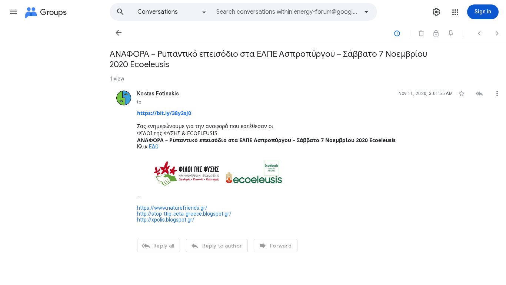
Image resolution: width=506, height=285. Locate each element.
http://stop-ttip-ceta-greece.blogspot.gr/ (184, 214)
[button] (13, 12)
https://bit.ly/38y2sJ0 (164, 113)
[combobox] (287, 11)
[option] (172, 11)
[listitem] (308, 170)
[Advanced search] (366, 11)
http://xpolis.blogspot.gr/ (165, 220)
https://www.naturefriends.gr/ (172, 208)
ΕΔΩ (154, 147)
